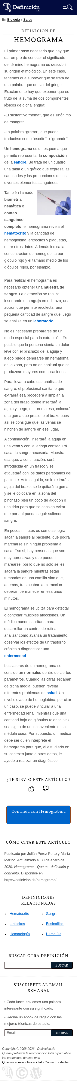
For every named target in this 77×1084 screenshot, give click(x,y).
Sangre (51, 914)
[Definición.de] (21, 7)
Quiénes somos (13, 1062)
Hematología (20, 934)
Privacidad (34, 1062)
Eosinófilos (55, 924)
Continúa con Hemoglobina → (39, 815)
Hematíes (53, 934)
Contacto (51, 1062)
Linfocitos (17, 924)
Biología (13, 19)
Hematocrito (19, 914)
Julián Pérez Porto (42, 854)
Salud (27, 19)
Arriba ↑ (65, 1062)
